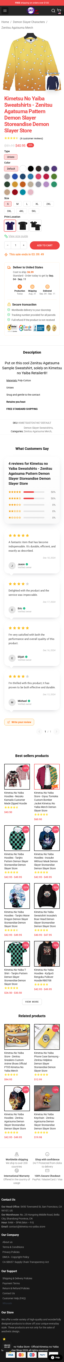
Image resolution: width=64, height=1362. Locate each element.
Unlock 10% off (7, 1346)
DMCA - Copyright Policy (15, 1257)
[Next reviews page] (56, 731)
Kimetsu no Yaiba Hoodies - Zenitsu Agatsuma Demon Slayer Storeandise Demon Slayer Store (15, 1121)
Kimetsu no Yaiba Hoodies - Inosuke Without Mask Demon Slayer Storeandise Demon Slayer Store (46, 861)
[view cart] (59, 11)
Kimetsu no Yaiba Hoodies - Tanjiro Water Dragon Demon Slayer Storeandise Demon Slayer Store (17, 919)
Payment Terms (11, 1283)
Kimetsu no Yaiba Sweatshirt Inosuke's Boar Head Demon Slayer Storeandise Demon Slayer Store (45, 919)
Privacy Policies (11, 1252)
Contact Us (8, 1293)
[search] (53, 11)
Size (6, 198)
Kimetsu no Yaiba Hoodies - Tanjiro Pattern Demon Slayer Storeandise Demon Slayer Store (16, 861)
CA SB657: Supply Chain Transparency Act (25, 1262)
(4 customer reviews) (31, 138)
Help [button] (57, 1357)
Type (7, 151)
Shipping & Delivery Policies (17, 1278)
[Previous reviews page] (39, 731)
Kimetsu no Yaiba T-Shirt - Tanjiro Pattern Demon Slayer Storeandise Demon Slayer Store (16, 976)
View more (32, 1002)
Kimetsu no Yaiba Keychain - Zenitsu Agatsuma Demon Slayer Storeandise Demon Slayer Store (45, 1121)
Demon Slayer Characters (29, 22)
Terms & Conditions (13, 1247)
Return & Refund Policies (16, 1288)
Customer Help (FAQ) (14, 1298)
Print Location (12, 216)
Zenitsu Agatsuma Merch (17, 27)
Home (5, 22)
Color (7, 162)
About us (7, 1242)
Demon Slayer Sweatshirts (38, 427)
